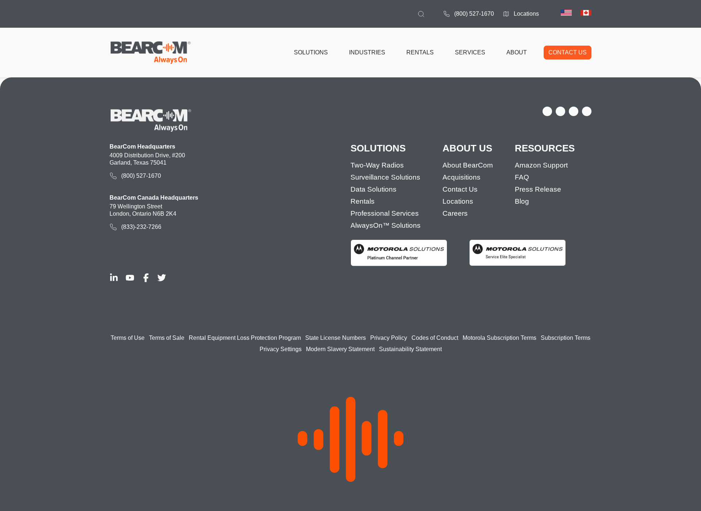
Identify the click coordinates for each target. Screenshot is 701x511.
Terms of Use (128, 338)
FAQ (522, 177)
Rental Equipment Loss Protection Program (245, 338)
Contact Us (460, 189)
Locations (526, 14)
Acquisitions (461, 177)
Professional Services (384, 213)
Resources (545, 148)
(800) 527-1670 (474, 14)
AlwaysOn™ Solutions (385, 225)
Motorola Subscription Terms (499, 338)
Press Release (538, 189)
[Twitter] (161, 277)
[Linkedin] (114, 277)
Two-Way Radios (377, 165)
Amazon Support (541, 165)
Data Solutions (373, 189)
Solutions (378, 148)
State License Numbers (335, 338)
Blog (522, 201)
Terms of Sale (166, 338)
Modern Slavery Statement (340, 349)
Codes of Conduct (434, 338)
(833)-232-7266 (141, 227)
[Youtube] (130, 277)
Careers (455, 213)
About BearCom (468, 165)
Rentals (362, 201)
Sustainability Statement (410, 349)
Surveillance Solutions (385, 177)
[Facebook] (146, 277)
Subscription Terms (565, 338)
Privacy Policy (388, 338)
